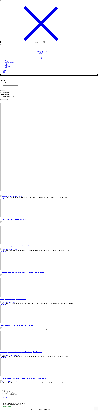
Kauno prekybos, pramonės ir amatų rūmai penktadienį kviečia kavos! (21, 352)
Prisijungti (2, 90)
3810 (22, 275)
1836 (16, 381)
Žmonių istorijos (18, 275)
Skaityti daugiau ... (3, 198)
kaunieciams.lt (4, 196)
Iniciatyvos (14, 196)
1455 (18, 355)
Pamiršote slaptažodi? (6, 88)
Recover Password (4, 99)
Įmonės (13, 275)
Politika (20, 196)
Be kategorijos (14, 355)
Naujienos (14, 249)
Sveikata (17, 249)
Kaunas (17, 196)
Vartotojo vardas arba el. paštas (8, 82)
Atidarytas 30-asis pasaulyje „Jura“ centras (13, 299)
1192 (23, 196)
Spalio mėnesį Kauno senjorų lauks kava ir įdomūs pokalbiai (18, 193)
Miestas (13, 222)
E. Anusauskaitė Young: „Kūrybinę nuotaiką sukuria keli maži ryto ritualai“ (22, 272)
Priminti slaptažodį (13, 88)
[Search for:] (40, 42)
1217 (16, 222)
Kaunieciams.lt (5, 222)
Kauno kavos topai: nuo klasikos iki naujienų (13, 219)
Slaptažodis (5, 84)
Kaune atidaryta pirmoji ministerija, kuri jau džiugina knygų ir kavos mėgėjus (23, 378)
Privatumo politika (5, 397)
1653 (20, 249)
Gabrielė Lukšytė (5, 302)
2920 (16, 328)
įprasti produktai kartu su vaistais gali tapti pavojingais (16, 325)
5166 (17, 302)
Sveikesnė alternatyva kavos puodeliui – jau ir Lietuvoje (16, 246)
